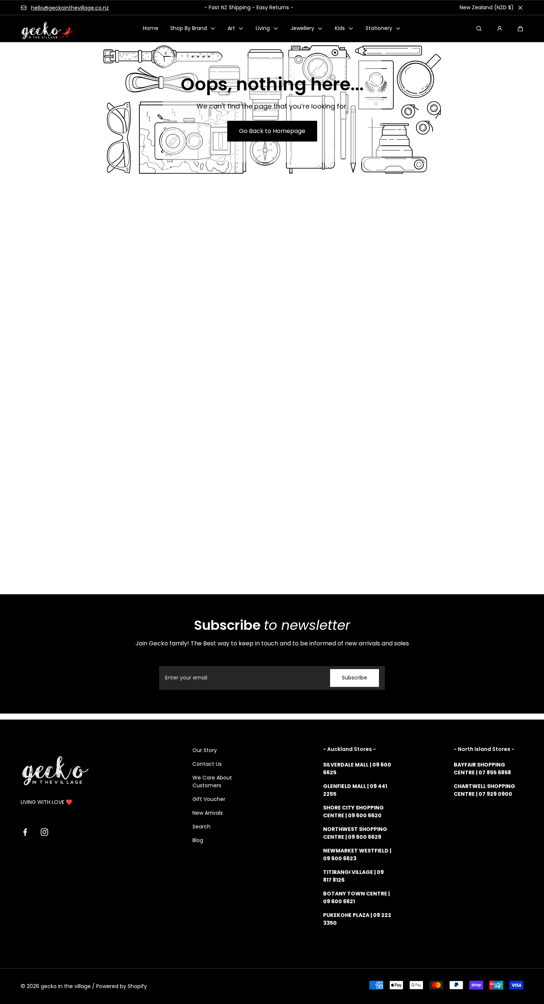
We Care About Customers (212, 781)
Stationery (379, 28)
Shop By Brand (188, 28)
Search (201, 826)
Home (150, 28)
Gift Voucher (208, 799)
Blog (197, 840)
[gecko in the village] (43, 28)
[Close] (520, 8)
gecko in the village (66, 986)
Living (263, 28)
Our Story (204, 750)
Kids (340, 28)
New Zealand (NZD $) (487, 7)
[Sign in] (500, 28)
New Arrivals (207, 813)
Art (231, 28)
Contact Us (207, 764)
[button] (520, 28)
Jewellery (302, 28)
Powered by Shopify (121, 986)
